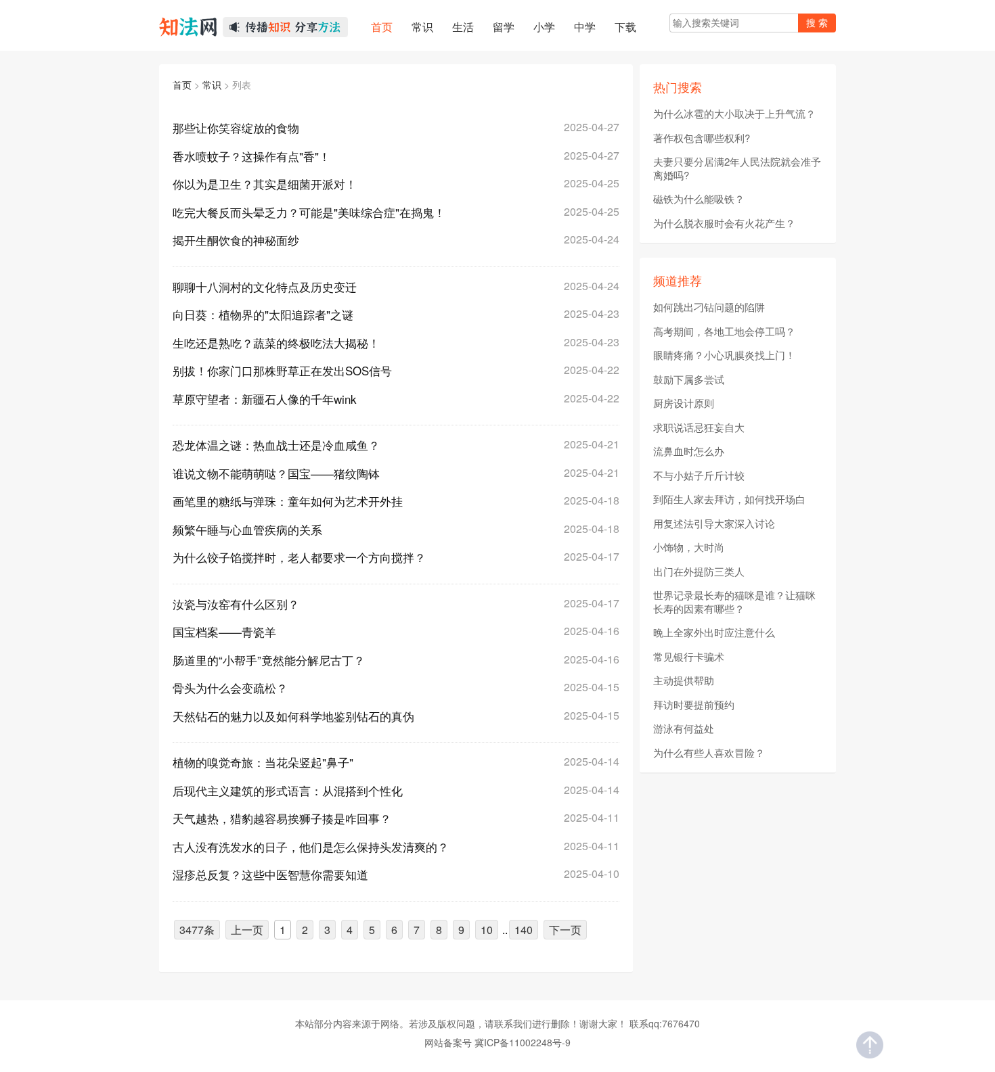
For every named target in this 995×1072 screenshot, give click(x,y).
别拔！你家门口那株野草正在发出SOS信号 (282, 370)
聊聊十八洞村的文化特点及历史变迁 (265, 286)
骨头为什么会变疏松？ (230, 687)
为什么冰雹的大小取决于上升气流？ (734, 113)
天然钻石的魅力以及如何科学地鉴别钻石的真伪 (293, 715)
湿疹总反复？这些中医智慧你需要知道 (270, 874)
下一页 (565, 929)
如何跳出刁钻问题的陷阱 (709, 307)
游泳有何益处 (683, 728)
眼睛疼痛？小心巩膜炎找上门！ (724, 355)
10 (487, 929)
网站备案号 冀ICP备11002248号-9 (497, 1042)
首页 (182, 84)
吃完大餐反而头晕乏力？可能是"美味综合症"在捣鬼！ (309, 212)
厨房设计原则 (683, 403)
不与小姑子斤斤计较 (699, 475)
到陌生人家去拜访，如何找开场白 (729, 499)
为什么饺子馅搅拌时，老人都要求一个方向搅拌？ (299, 557)
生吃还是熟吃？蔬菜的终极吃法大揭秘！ (276, 342)
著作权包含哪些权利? (701, 138)
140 (523, 929)
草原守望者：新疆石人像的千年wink (265, 398)
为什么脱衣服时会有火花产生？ (724, 223)
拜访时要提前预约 (693, 705)
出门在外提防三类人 (699, 571)
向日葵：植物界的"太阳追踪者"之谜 (263, 314)
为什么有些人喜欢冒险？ (709, 753)
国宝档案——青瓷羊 (224, 631)
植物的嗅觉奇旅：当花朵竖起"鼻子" (263, 761)
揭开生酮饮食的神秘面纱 (236, 239)
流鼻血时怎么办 (688, 451)
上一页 (247, 929)
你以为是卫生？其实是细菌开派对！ (265, 183)
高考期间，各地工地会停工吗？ (724, 331)
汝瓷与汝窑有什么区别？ (236, 603)
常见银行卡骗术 (688, 656)
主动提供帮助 (683, 680)
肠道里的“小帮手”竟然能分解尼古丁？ (269, 659)
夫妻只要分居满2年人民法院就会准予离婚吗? (737, 168)
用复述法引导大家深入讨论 (714, 523)
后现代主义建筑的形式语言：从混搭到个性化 (288, 790)
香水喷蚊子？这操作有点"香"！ (251, 155)
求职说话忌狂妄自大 (699, 427)
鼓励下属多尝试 (688, 379)
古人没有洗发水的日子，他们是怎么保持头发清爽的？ (311, 846)
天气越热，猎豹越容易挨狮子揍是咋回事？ (282, 818)
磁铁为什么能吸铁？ (699, 199)
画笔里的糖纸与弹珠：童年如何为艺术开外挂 (288, 500)
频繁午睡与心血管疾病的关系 (247, 529)
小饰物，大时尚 (688, 547)
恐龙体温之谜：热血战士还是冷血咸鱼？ (276, 444)
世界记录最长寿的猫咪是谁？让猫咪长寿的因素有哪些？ (734, 601)
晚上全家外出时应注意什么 (714, 632)
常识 (211, 84)
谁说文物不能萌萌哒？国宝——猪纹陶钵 (276, 473)
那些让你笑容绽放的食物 (236, 127)
